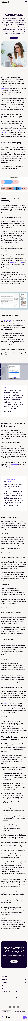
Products (5, 976)
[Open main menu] (26, 1)
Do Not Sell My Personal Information (12, 992)
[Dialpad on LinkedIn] (18, 1007)
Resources (5, 986)
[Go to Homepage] (5, 2)
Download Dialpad (14, 997)
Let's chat (14, 37)
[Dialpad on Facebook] (10, 1007)
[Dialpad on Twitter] (14, 1007)
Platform (4, 979)
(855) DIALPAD (6, 1011)
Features (4, 982)
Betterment (12, 482)
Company (5, 989)
